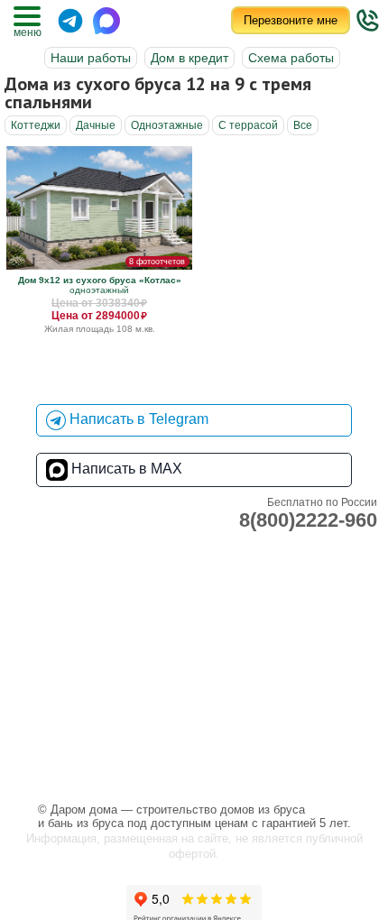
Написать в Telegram (137, 419)
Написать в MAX (125, 468)
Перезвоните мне (290, 20)
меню (27, 32)
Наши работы (91, 58)
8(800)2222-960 (308, 520)
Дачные (95, 125)
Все (302, 125)
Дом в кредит (189, 58)
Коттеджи (35, 125)
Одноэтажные (167, 125)
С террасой (248, 125)
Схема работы (291, 58)
